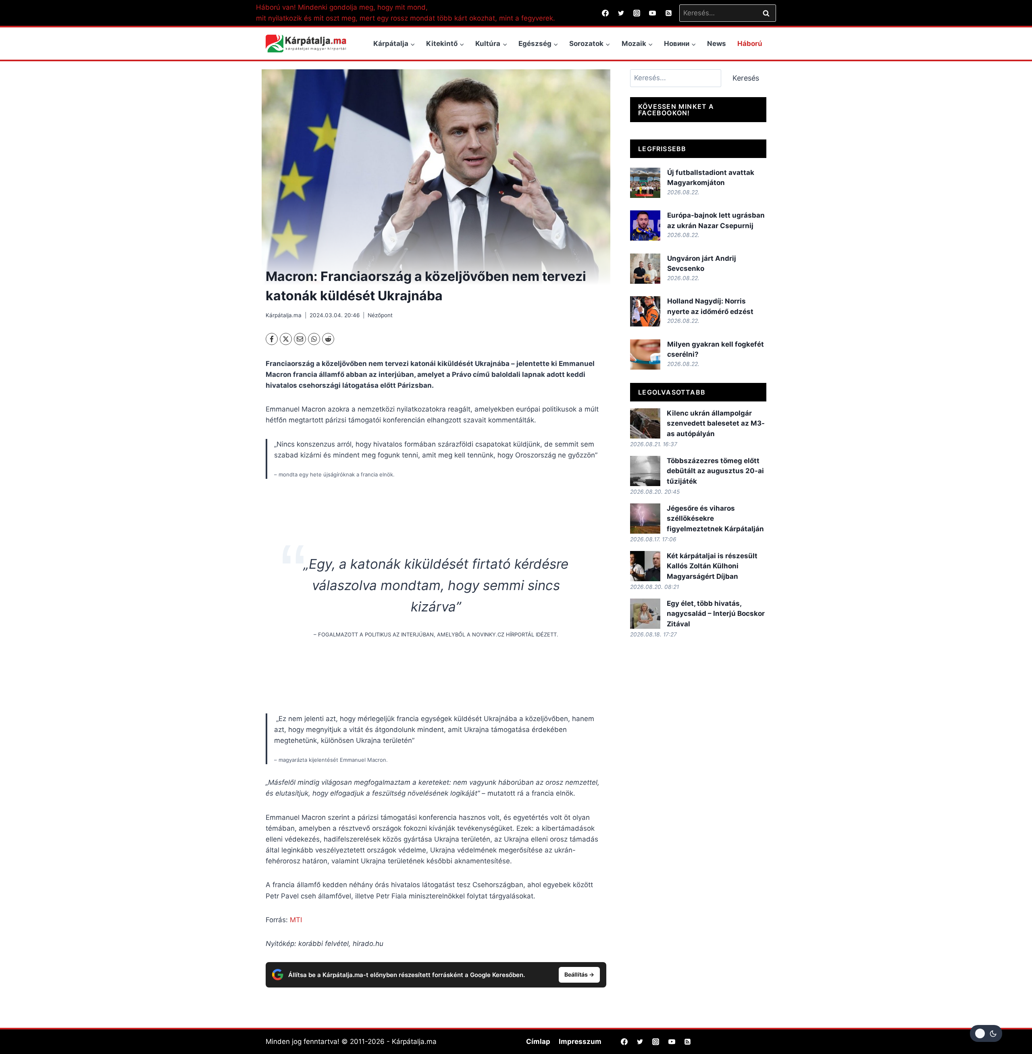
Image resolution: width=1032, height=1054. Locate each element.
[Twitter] (621, 13)
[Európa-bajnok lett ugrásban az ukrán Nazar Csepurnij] (645, 225)
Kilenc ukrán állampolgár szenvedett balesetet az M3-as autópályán (716, 423)
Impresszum (580, 1041)
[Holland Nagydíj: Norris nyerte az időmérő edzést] (645, 311)
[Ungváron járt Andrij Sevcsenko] (645, 269)
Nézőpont (380, 315)
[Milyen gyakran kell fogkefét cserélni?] (645, 354)
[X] (286, 339)
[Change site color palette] (986, 1033)
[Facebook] (605, 13)
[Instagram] (637, 13)
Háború (749, 43)
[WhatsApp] (314, 339)
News (716, 43)
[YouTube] (653, 13)
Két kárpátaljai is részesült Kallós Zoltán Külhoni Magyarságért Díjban (712, 566)
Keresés (745, 78)
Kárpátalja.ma (284, 315)
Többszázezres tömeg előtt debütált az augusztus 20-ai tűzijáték (715, 471)
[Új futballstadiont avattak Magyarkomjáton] (645, 183)
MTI (296, 920)
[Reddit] (328, 339)
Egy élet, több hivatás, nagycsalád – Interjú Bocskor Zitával (716, 613)
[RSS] (668, 13)
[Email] (300, 339)
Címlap (538, 1041)
